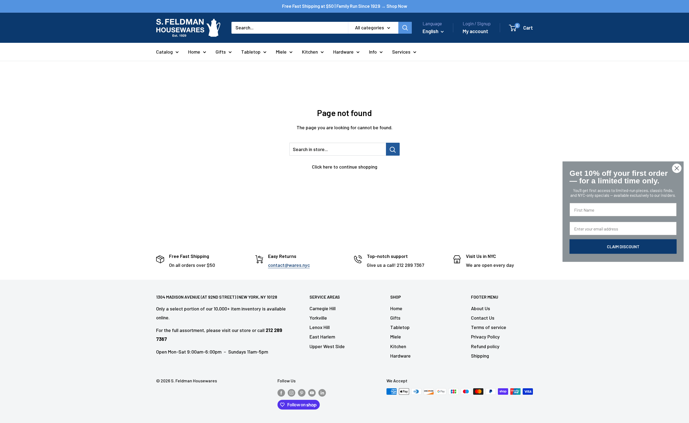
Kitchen (310, 52)
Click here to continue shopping (344, 167)
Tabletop (251, 52)
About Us (480, 308)
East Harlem (322, 337)
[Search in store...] (393, 149)
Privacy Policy (485, 337)
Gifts (221, 52)
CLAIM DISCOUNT (623, 246)
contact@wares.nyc (289, 265)
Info (373, 52)
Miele (281, 52)
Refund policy (485, 346)
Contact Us (482, 318)
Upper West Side (327, 346)
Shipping (480, 356)
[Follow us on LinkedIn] (322, 392)
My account (475, 31)
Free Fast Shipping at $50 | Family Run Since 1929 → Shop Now (344, 6)
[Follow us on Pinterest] (301, 392)
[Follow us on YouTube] (312, 392)
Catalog (164, 52)
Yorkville (318, 318)
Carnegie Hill (323, 308)
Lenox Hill (320, 327)
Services (401, 52)
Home (194, 52)
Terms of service (488, 327)
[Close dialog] (676, 168)
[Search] (405, 28)
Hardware (343, 52)
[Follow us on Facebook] (281, 392)
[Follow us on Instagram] (291, 392)
